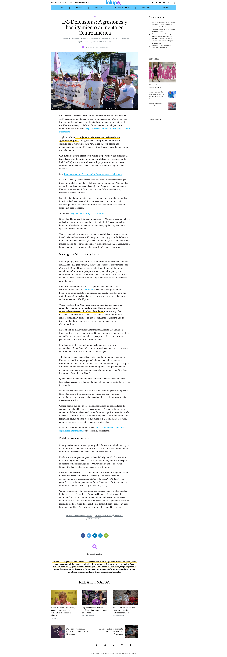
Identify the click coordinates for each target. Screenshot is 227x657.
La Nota (60, 7)
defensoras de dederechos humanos (79, 515)
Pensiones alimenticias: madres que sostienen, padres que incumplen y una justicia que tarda (162, 41)
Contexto (98, 7)
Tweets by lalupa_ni (156, 119)
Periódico (88, 289)
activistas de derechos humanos (109, 427)
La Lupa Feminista (93, 47)
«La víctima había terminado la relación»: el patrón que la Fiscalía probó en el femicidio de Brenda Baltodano (163, 25)
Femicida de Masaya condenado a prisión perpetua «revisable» (163, 30)
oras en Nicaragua (113, 174)
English (64, 2)
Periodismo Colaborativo (79, 2)
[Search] (174, 3)
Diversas (79, 7)
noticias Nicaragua (94, 519)
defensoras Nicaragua (103, 515)
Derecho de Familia (122, 7)
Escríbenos (55, 2)
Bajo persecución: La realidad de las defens (84, 174)
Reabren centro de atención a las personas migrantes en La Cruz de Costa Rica (163, 35)
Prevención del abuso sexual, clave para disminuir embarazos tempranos (125, 610)
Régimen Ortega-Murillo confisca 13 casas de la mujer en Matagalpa (94, 610)
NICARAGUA (118, 515)
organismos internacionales (72, 430)
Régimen (75, 213)
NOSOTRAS (166, 7)
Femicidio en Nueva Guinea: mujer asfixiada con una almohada (162, 46)
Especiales (146, 7)
